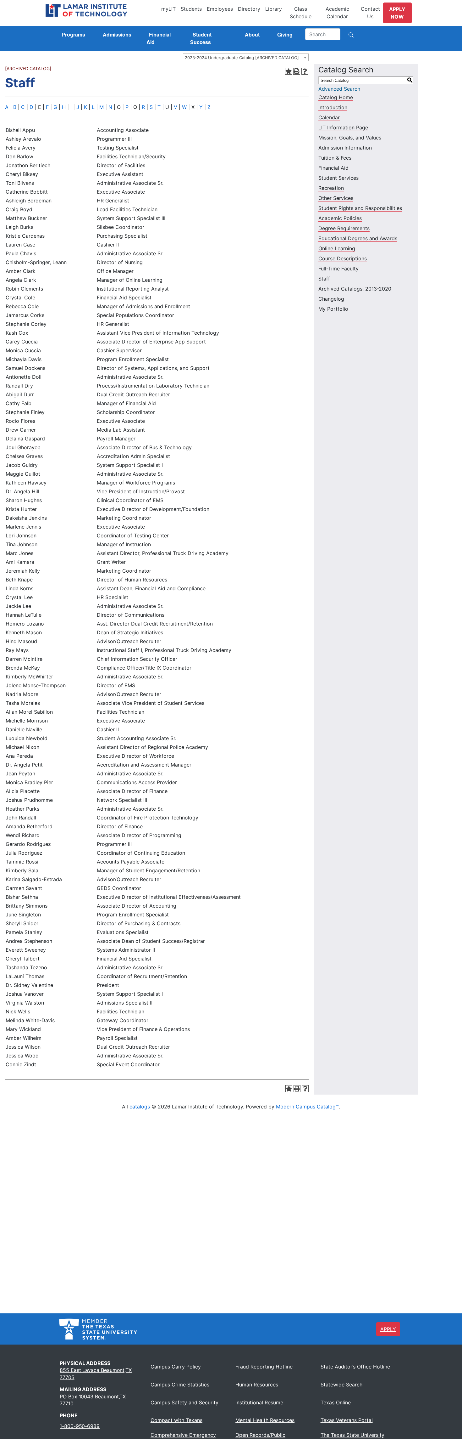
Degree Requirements (344, 228)
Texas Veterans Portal (347, 1420)
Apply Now (397, 13)
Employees (220, 9)
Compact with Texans (176, 1420)
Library (273, 9)
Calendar (329, 117)
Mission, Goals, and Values (349, 137)
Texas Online (336, 1402)
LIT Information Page (343, 127)
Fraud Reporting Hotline (264, 1366)
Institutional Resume (259, 1402)
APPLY (388, 1329)
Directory (249, 9)
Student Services (338, 178)
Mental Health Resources (264, 1420)
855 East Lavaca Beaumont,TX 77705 (96, 1373)
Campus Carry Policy (176, 1366)
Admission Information (345, 147)
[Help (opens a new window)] (304, 71)
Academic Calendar (337, 13)
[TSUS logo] (98, 1328)
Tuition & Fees (334, 158)
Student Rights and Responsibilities (360, 208)
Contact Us (370, 13)
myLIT (168, 9)
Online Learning (336, 248)
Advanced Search (339, 89)
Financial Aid (333, 168)
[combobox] (246, 57)
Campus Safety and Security (184, 1402)
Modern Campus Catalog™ (307, 1106)
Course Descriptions (342, 258)
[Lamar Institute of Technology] (102, 10)
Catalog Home (335, 97)
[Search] (351, 34)
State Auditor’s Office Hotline (355, 1366)
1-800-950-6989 (80, 1426)
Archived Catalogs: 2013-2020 (354, 289)
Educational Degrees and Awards (357, 238)
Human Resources (256, 1384)
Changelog (331, 299)
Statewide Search (341, 1384)
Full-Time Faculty (338, 268)
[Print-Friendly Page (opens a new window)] (296, 71)
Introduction (332, 107)
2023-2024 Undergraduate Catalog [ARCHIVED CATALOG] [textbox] (242, 57)
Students (191, 9)
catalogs (139, 1106)
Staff (324, 278)
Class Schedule (300, 13)
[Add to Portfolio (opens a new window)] (288, 71)
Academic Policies (340, 218)
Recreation (331, 188)
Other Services (335, 198)
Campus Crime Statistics (180, 1384)
